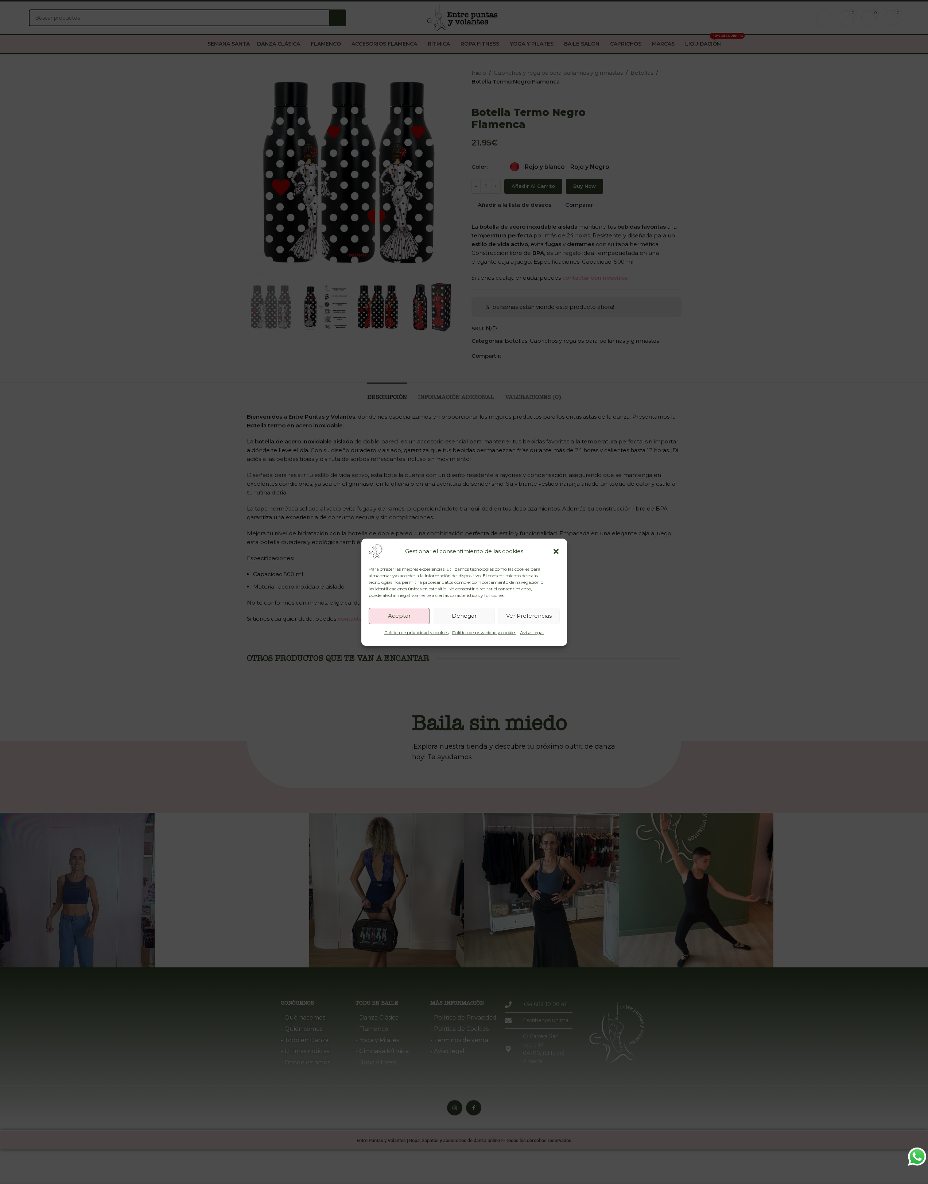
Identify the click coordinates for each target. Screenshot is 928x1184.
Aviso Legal (532, 632)
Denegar (464, 615)
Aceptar (399, 615)
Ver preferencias (529, 615)
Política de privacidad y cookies (416, 632)
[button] (556, 551)
